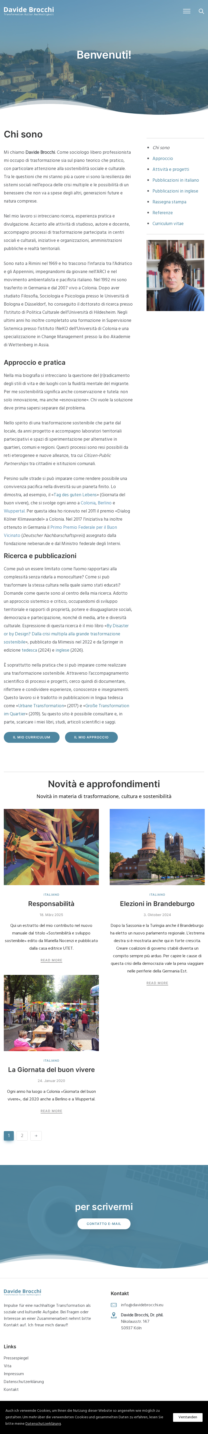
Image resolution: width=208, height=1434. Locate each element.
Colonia (88, 503)
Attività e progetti (170, 169)
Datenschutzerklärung (24, 1381)
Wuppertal (14, 511)
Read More (51, 960)
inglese (62, 650)
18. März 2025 (51, 915)
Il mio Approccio (91, 737)
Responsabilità (51, 904)
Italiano (51, 894)
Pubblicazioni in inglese (175, 191)
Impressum (14, 1374)
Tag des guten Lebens (75, 495)
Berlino (105, 503)
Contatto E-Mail (104, 1224)
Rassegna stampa (169, 202)
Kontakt (11, 1389)
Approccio (162, 158)
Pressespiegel (16, 1358)
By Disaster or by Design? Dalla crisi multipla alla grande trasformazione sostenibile (66, 634)
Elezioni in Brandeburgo (157, 904)
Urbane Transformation (41, 706)
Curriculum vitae (168, 224)
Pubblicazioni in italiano (175, 180)
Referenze (162, 213)
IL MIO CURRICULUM (31, 737)
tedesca (29, 650)
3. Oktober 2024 (157, 915)
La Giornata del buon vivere (51, 1070)
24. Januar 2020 (51, 1081)
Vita (7, 1366)
